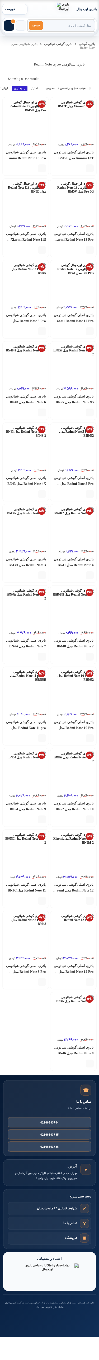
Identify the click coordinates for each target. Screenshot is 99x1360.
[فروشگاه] (84, 1237)
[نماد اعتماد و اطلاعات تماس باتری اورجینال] (50, 1274)
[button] (90, 168)
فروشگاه (71, 1237)
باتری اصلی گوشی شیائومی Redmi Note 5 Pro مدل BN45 (74, 483)
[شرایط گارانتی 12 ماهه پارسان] (84, 1208)
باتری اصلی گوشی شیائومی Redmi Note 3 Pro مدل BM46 (26, 321)
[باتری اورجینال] (63, 9)
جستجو (36, 25)
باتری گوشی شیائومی (58, 44)
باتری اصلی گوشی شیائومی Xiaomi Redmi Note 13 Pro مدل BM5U (26, 158)
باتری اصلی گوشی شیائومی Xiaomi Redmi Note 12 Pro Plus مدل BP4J (74, 321)
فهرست (10, 9)
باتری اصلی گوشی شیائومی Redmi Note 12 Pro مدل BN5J (74, 971)
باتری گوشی (87, 44)
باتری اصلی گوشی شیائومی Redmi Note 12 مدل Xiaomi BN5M (73, 890)
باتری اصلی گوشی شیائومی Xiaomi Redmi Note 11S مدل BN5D (26, 239)
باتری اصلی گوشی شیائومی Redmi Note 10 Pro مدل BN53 (74, 728)
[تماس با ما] (84, 1223)
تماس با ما (70, 1223)
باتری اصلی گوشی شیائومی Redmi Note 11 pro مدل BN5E (26, 728)
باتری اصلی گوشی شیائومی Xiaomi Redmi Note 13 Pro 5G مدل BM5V (74, 239)
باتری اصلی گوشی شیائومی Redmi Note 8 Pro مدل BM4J (26, 971)
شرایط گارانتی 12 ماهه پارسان (57, 1208)
